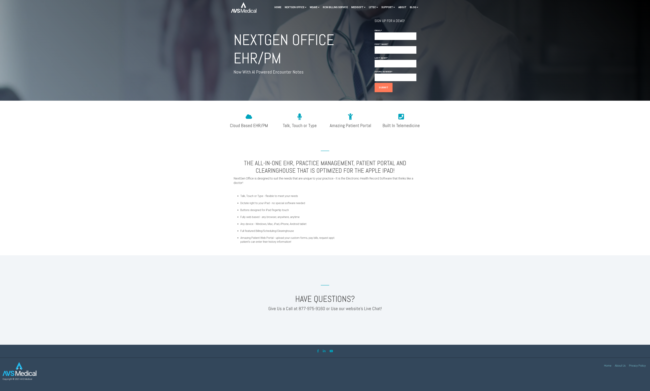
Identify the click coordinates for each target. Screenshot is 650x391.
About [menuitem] (402, 7)
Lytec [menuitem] (372, 7)
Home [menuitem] (277, 7)
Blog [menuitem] (413, 7)
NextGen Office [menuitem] (294, 7)
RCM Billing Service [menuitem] (335, 7)
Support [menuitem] (387, 7)
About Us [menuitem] (620, 365)
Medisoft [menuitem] (357, 7)
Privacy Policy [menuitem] (637, 365)
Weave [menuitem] (313, 7)
